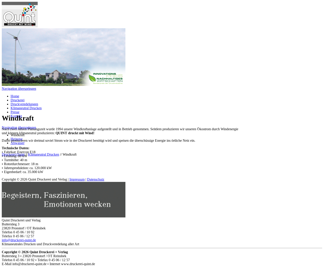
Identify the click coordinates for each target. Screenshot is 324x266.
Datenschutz (95, 179)
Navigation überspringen (19, 89)
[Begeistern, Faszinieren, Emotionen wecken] (63, 216)
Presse (15, 112)
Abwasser (17, 143)
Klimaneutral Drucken (26, 108)
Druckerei (17, 100)
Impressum (77, 179)
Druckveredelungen (24, 104)
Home (15, 96)
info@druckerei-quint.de (19, 240)
